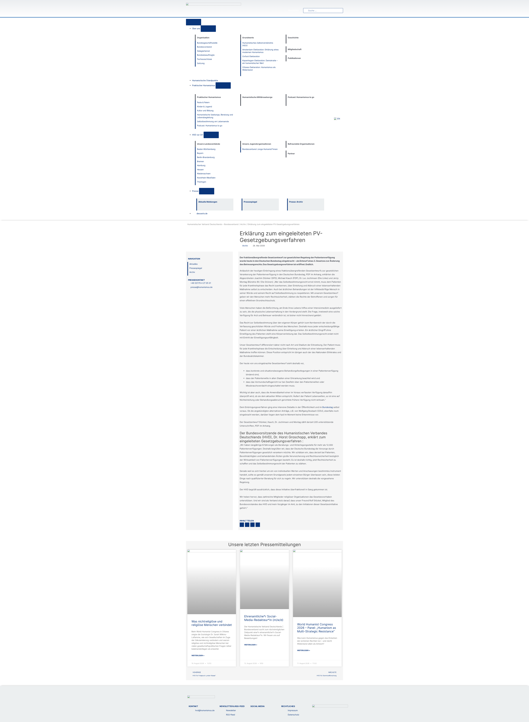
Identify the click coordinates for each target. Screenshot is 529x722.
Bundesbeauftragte (205, 55)
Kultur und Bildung (205, 110)
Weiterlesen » (197, 655)
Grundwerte (248, 37)
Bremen (200, 161)
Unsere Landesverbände (208, 144)
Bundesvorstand (204, 47)
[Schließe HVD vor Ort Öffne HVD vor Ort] (211, 135)
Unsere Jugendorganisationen (256, 144)
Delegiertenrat (203, 51)
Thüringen (201, 182)
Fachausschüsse (204, 59)
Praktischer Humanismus (209, 97)
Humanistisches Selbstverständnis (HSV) (257, 44)
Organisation (203, 37)
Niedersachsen (203, 173)
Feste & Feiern (203, 102)
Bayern (200, 153)
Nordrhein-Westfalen (206, 177)
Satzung (201, 63)
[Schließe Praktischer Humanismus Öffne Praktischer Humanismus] (223, 85)
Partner (291, 153)
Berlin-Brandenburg (206, 157)
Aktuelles (193, 264)
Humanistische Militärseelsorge (257, 97)
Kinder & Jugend (204, 106)
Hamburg (201, 165)
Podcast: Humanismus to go (209, 125)
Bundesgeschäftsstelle (207, 43)
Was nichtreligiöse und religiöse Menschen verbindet (211, 623)
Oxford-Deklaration (251, 56)
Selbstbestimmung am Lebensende (213, 121)
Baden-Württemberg (206, 149)
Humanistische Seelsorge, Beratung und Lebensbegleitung (215, 116)
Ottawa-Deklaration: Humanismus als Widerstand (259, 68)
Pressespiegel (195, 268)
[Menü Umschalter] (193, 22)
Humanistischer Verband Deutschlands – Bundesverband (212, 224)
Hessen (200, 169)
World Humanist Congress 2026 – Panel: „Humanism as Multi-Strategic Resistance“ (316, 628)
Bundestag (327, 407)
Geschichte (293, 37)
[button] (242, 525)
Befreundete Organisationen (301, 144)
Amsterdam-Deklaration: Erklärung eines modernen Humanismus (260, 50)
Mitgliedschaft (294, 49)
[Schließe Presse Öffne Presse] (206, 191)
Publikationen (294, 58)
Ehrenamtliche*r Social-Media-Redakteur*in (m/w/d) (263, 618)
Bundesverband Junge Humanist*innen (260, 149)
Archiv (243, 224)
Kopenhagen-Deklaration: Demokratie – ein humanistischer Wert (260, 61)
